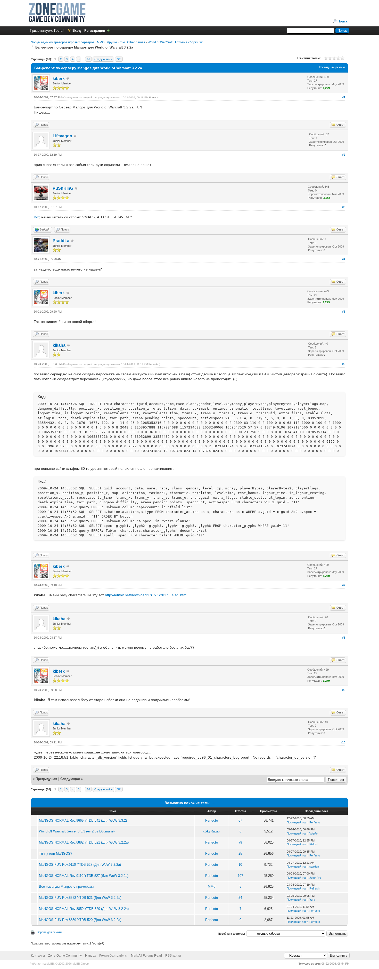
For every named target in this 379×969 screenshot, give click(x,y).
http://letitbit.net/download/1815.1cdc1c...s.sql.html (146, 595)
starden (314, 866)
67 (240, 820)
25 (240, 853)
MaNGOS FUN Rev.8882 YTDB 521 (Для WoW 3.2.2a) (80, 898)
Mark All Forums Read (146, 955)
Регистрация (94, 31)
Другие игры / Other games (126, 42)
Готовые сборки (186, 42)
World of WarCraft (160, 42)
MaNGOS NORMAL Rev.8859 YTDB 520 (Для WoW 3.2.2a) (84, 909)
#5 (343, 311)
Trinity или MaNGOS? (55, 853)
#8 (343, 637)
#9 (343, 690)
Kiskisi (313, 844)
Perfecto (154, 364)
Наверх (90, 955)
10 (240, 865)
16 (88, 59)
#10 (343, 742)
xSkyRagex (211, 831)
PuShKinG (63, 188)
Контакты (38, 955)
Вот (36, 217)
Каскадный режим (332, 67)
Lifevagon (62, 136)
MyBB (50, 963)
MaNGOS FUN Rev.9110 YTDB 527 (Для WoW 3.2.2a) (80, 865)
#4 (343, 259)
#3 (343, 207)
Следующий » (103, 59)
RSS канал (173, 955)
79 (240, 842)
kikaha (59, 345)
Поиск (342, 21)
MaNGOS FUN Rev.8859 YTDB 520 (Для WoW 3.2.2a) (80, 920)
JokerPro (315, 877)
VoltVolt (313, 833)
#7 (343, 585)
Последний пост (297, 822)
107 (240, 876)
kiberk (59, 78)
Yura (312, 899)
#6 (343, 364)
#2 (343, 154)
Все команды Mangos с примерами (66, 886)
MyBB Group (80, 963)
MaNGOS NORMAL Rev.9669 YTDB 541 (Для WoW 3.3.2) (83, 820)
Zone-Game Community (65, 955)
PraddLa (61, 241)
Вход (76, 31)
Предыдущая (46, 779)
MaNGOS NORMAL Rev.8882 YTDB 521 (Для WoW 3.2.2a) (84, 842)
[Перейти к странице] (119, 59)
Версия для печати (49, 932)
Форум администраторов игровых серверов (62, 42)
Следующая (70, 779)
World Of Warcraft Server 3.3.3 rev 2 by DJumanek (77, 831)
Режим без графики (113, 955)
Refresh (314, 888)
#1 (343, 97)
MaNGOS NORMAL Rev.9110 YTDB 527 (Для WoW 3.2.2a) (83, 876)
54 (240, 898)
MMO (100, 42)
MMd (211, 886)
